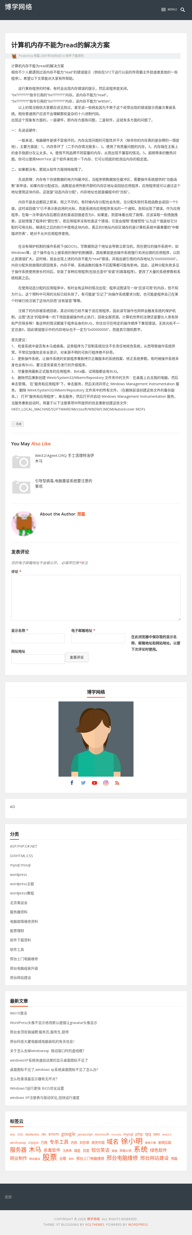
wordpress (18, 874)
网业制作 (18, 1158)
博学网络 (18, 6)
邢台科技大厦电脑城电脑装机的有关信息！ (43, 1041)
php (139, 1134)
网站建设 (34, 1159)
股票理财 (17, 930)
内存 (74, 1142)
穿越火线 (126, 1151)
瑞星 (77, 1150)
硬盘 (114, 1151)
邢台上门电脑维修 (24, 958)
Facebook (72, 784)
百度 (86, 1150)
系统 (19, 424)
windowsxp (18, 1143)
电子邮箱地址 (83, 630)
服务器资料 (19, 911)
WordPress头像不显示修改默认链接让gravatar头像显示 (53, 1022)
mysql (128, 1134)
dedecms (32, 1134)
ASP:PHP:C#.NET (23, 846)
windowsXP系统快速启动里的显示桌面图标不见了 (49, 1060)
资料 (71, 1159)
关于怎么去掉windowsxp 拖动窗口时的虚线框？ (48, 1050)
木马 (35, 1149)
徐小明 (132, 1141)
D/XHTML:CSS (21, 855)
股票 (49, 1157)
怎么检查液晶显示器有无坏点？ (34, 1078)
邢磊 (37, 56)
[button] (169, 9)
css (20, 1134)
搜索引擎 (150, 1143)
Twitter (83, 784)
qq (148, 1134)
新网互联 (164, 1142)
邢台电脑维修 (122, 1158)
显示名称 (19, 630)
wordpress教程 (22, 893)
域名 (113, 1142)
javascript (85, 1134)
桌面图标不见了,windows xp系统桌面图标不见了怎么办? (54, 1069)
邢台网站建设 (20, 977)
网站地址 (18, 651)
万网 (44, 1142)
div (44, 1134)
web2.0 (167, 1134)
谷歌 (62, 1158)
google (68, 1134)
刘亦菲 (84, 1142)
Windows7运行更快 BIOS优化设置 (37, 1088)
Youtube (94, 784)
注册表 (67, 1151)
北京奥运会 (19, 902)
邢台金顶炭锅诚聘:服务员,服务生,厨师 (39, 1032)
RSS (117, 784)
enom (53, 1134)
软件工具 (17, 949)
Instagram (106, 784)
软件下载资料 (75, 56)
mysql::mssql (20, 865)
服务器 (18, 1150)
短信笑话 (101, 1150)
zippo (33, 1142)
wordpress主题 (22, 883)
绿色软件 (158, 1150)
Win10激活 (18, 1013)
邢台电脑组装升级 (24, 968)
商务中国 (98, 1142)
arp (12, 1134)
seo (156, 1134)
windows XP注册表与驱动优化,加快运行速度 (45, 1097)
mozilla (116, 1134)
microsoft (102, 1134)
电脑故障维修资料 (24, 921)
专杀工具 (59, 1142)
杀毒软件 (52, 1150)
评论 (16, 571)
